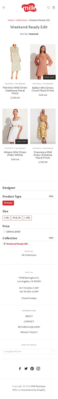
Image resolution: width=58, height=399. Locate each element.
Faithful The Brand (15, 84)
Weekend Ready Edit (17, 244)
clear (51, 196)
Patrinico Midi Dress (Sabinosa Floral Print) (15, 90)
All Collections (29, 255)
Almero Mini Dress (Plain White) (15, 154)
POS (14, 390)
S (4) (6, 217)
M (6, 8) (17, 217)
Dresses (8, 202)
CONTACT (29, 321)
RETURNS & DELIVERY (29, 327)
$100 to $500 (13, 231)
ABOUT (29, 316)
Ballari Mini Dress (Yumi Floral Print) (43, 89)
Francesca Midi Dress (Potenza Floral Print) (43, 155)
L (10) (27, 217)
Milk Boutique (38, 386)
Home (11, 20)
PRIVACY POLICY (29, 332)
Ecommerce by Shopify (33, 390)
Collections (21, 20)
